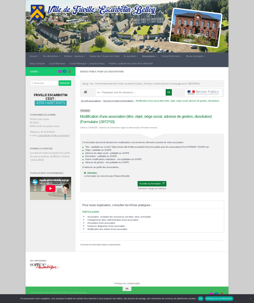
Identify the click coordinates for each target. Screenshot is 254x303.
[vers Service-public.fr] (203, 92)
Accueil (33, 56)
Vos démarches (50, 56)
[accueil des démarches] (85, 92)
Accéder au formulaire (150, 183)
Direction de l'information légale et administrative (101, 245)
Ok (200, 298)
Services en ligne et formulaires (118, 101)
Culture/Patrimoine (170, 56)
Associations (148, 56)
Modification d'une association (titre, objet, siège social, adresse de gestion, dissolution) (177, 101)
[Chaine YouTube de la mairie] (60, 71)
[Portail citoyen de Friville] (69, 71)
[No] (250, 298)
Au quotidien (130, 56)
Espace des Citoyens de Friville (105, 56)
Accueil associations (91, 101)
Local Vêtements (57, 63)
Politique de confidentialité (127, 283)
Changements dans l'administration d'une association (112, 220)
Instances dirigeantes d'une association (106, 226)
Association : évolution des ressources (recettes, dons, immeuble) (119, 217)
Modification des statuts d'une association (107, 229)
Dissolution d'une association (101, 223)
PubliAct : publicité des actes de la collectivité (131, 63)
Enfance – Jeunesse (73, 56)
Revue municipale (194, 56)
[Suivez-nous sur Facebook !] (64, 71)
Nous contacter (37, 63)
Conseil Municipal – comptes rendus (87, 63)
